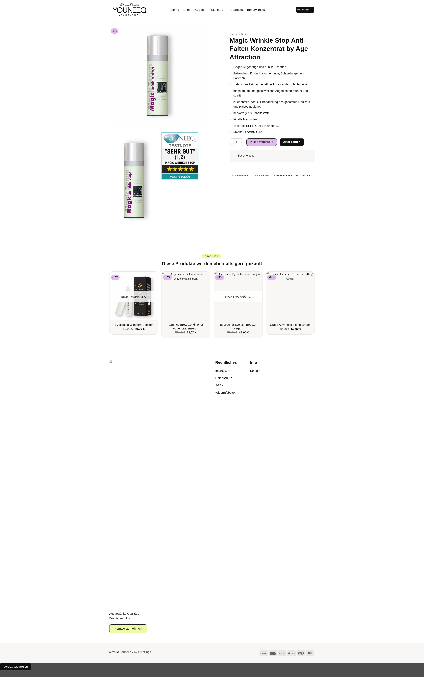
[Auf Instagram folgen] (209, 653)
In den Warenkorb (261, 141)
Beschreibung (246, 155)
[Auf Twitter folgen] (215, 653)
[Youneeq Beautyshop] (129, 10)
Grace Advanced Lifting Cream (290, 324)
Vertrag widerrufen (15, 666)
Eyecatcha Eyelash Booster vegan (238, 326)
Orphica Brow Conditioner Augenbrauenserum (186, 326)
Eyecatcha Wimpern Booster (134, 324)
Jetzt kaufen (291, 141)
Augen (199, 9)
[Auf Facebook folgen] (203, 653)
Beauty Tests (256, 9)
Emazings (144, 652)
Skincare (217, 9)
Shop (186, 9)
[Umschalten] (235, 156)
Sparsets (237, 9)
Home (175, 9)
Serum (244, 34)
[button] (282, 9)
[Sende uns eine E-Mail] (221, 653)
